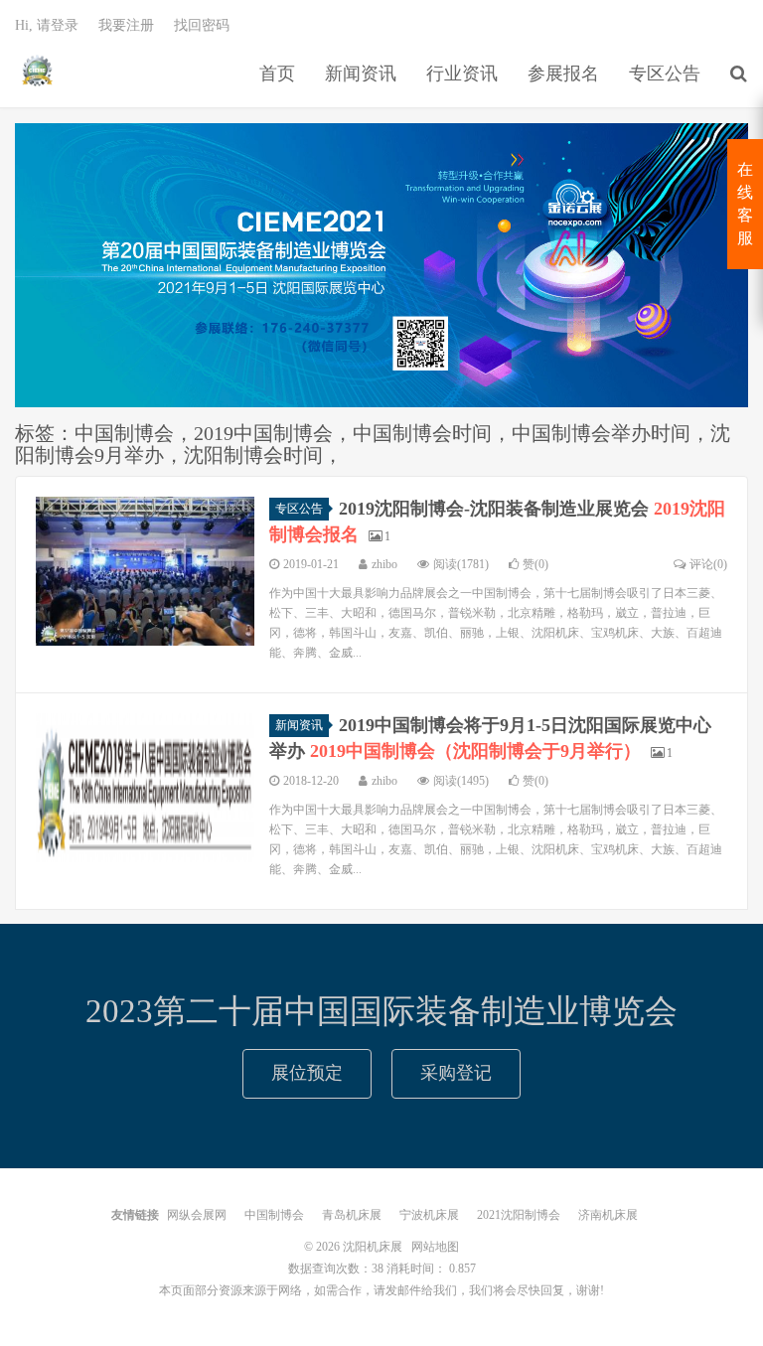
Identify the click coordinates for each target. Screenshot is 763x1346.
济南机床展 (608, 1215)
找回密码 (201, 25)
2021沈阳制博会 (518, 1215)
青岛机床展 (352, 1215)
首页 (277, 73)
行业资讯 (462, 73)
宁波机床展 (429, 1215)
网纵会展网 (197, 1215)
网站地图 (435, 1247)
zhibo (384, 564)
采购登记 (456, 1073)
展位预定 (307, 1073)
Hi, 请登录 (46, 25)
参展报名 (563, 73)
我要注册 (126, 25)
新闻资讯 (360, 73)
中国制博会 (274, 1215)
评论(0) (708, 564)
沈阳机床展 (37, 70)
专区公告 (664, 73)
